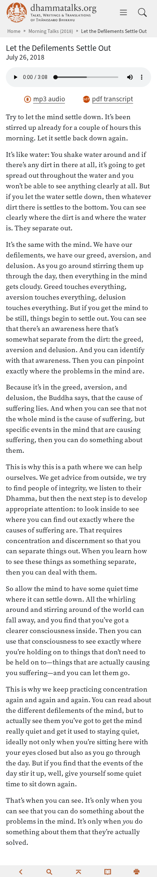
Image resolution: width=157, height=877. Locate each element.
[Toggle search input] (142, 12)
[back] (20, 871)
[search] (49, 871)
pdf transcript (112, 98)
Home (13, 31)
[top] (78, 871)
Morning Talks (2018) (50, 31)
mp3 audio (49, 98)
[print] (136, 871)
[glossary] (107, 871)
